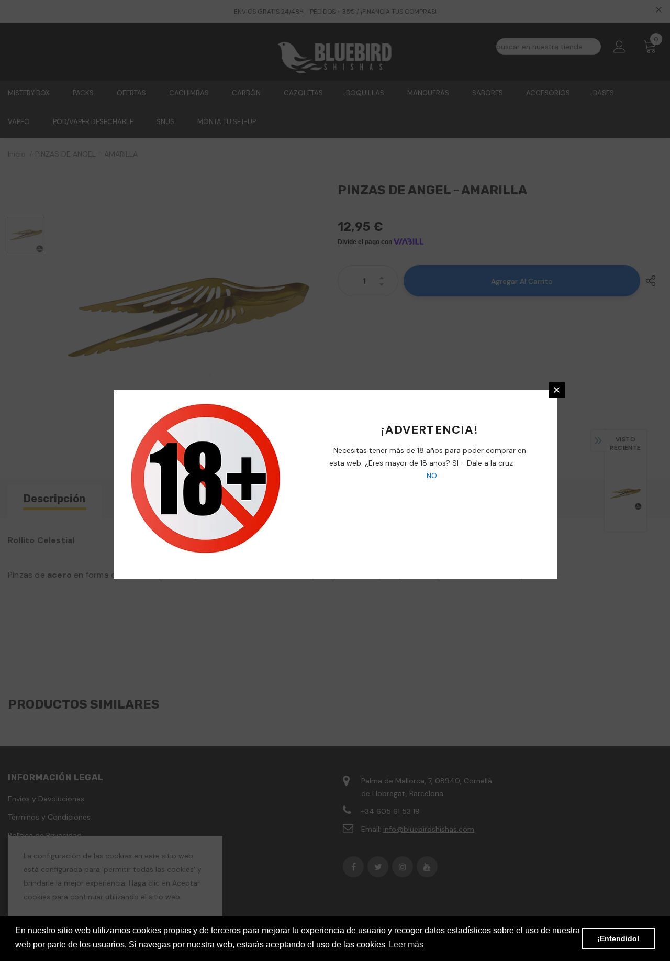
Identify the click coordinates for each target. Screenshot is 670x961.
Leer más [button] (406, 944)
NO (431, 475)
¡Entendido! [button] (618, 938)
